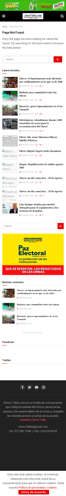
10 (42, 172)
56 (42, 114)
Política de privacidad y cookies (38, 487)
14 (42, 145)
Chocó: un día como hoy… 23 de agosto (40, 177)
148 (42, 131)
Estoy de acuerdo (33, 492)
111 (42, 182)
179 (42, 215)
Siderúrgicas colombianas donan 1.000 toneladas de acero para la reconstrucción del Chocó (40, 123)
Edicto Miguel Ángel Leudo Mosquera (40, 150)
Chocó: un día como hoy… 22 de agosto (40, 191)
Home (4, 27)
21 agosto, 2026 (27, 215)
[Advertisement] (33, 455)
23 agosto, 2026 (27, 86)
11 (42, 155)
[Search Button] (58, 59)
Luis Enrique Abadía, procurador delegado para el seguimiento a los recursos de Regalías (38, 207)
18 (42, 86)
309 (42, 196)
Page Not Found (16, 27)
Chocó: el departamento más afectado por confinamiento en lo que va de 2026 (40, 80)
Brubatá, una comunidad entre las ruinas (38, 304)
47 (42, 100)
